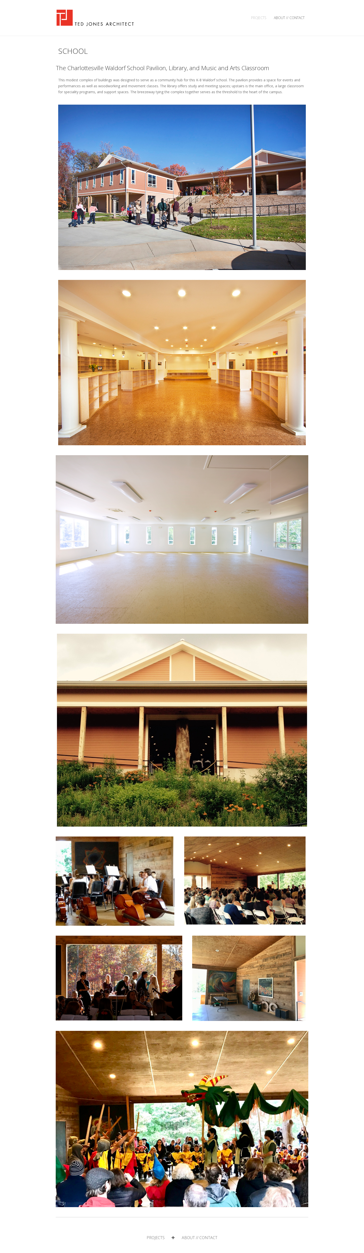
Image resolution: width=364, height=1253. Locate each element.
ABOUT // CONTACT (289, 17)
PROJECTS (258, 17)
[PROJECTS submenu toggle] (173, 1237)
